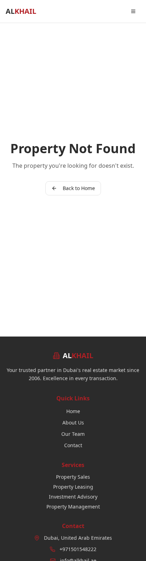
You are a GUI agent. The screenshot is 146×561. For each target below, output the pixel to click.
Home (73, 411)
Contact (73, 445)
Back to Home (79, 188)
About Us (73, 422)
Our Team (73, 434)
